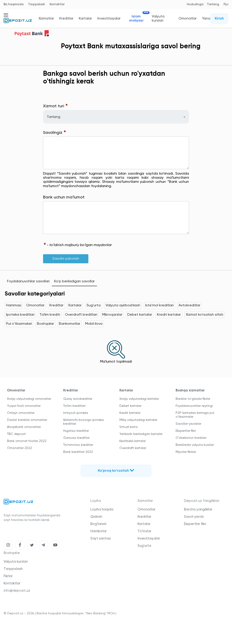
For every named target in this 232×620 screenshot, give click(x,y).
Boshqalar (45, 324)
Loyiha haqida (101, 509)
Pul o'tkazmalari (19, 324)
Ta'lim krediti (49, 315)
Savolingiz (54, 132)
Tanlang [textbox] (53, 117)
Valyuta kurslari (158, 18)
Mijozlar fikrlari (186, 452)
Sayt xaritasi (100, 538)
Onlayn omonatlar (20, 413)
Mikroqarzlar (112, 315)
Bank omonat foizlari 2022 (26, 441)
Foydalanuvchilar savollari (28, 281)
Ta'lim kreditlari (74, 406)
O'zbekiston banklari (191, 437)
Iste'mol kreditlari (159, 305)
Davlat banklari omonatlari (27, 420)
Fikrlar (8, 576)
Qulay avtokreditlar (77, 398)
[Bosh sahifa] (18, 22)
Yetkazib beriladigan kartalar (140, 434)
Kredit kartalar (169, 315)
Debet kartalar (139, 315)
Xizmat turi (55, 106)
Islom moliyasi (137, 18)
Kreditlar (66, 18)
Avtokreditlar (189, 305)
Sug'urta (94, 305)
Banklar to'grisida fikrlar (193, 398)
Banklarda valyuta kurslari (195, 445)
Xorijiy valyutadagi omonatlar (29, 398)
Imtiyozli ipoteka (75, 413)
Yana (206, 18)
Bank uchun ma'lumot (64, 197)
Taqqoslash (36, 4)
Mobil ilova (93, 324)
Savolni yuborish (65, 259)
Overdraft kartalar (132, 448)
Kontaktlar (57, 4)
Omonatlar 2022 (19, 448)
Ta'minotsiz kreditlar (78, 445)
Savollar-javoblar (188, 423)
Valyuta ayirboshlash (123, 305)
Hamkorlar (98, 531)
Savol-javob (194, 516)
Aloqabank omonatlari (24, 427)
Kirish (219, 18)
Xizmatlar (46, 18)
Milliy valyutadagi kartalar (138, 420)
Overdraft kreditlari (81, 315)
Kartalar (85, 18)
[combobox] (116, 117)
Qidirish (96, 516)
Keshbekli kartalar (132, 441)
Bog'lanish (98, 524)
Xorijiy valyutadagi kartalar (139, 398)
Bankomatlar (69, 324)
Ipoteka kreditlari (20, 315)
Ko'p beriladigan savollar (74, 281)
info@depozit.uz (17, 590)
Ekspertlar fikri (186, 430)
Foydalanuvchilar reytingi (194, 406)
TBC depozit (16, 434)
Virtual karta (128, 427)
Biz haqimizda (14, 4)
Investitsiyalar (109, 18)
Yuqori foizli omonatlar (24, 406)
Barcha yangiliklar (198, 509)
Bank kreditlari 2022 (78, 452)
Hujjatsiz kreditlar (76, 430)
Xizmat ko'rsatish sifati (204, 315)
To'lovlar (144, 531)
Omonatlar (188, 18)
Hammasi (13, 305)
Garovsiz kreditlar (76, 437)
